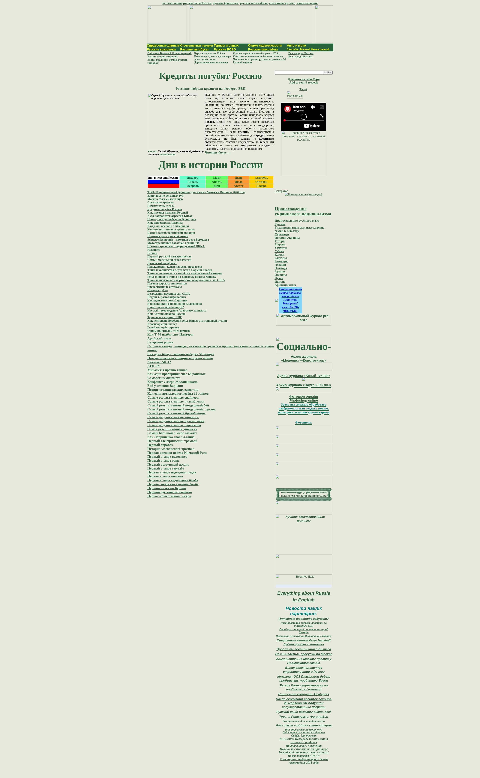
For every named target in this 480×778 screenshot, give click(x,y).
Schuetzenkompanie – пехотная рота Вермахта (178, 239)
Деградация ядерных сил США (168, 293)
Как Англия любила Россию (166, 313)
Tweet (303, 89)
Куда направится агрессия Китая (170, 215)
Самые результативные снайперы (173, 397)
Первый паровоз (160, 445)
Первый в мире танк (163, 460)
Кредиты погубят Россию (164, 209)
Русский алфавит (242, 62)
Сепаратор (281, 191)
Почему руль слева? (161, 205)
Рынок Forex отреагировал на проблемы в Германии (304, 687)
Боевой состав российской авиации (171, 232)
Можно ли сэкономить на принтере (304, 749)
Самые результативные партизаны (174, 425)
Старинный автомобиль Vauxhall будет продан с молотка (304, 642)
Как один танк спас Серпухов (167, 300)
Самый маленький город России (169, 259)
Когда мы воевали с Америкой (168, 226)
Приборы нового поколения (304, 745)
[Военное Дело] (304, 586)
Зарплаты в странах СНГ (164, 317)
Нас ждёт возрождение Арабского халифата (176, 310)
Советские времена (160, 202)
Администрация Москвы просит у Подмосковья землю (303, 661)
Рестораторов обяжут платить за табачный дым (304, 624)
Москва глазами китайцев (165, 199)
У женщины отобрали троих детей (304, 759)
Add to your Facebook (303, 82)
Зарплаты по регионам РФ (165, 195)
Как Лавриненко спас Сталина (170, 437)
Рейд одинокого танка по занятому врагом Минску (181, 276)
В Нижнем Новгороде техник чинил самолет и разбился (304, 740)
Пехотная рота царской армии (167, 236)
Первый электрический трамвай (172, 441)
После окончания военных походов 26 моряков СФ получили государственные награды (304, 703)
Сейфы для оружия (303, 735)
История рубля (157, 290)
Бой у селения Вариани (165, 385)
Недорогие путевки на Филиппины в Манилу (304, 636)
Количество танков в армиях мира (171, 229)
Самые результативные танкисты (173, 417)
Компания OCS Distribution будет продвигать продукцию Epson (303, 678)
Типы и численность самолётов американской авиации (184, 273)
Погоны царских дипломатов (167, 283)
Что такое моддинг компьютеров (304, 725)
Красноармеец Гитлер (162, 324)
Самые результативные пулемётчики (175, 401)
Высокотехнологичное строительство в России (304, 669)
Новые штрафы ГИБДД (304, 755)
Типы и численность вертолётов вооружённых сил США (186, 280)
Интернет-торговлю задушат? (304, 618)
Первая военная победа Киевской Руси (177, 452)
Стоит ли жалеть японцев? (165, 307)
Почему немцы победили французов (171, 219)
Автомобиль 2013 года (304, 762)
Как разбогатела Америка (165, 222)
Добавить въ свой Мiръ (304, 79)
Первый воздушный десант (168, 464)
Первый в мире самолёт (165, 468)
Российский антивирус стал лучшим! (304, 752)
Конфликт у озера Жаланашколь (172, 382)
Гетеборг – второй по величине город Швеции (303, 631)
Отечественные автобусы (164, 286)
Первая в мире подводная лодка (171, 472)
